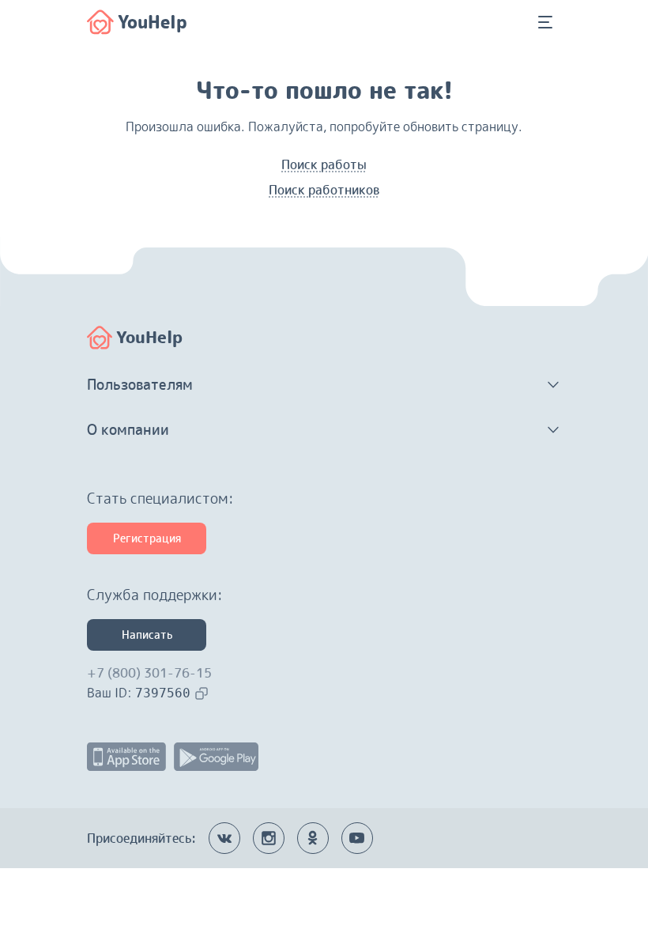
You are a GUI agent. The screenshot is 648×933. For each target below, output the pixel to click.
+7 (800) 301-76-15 (149, 673)
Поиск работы (324, 164)
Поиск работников (324, 189)
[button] (324, 385)
